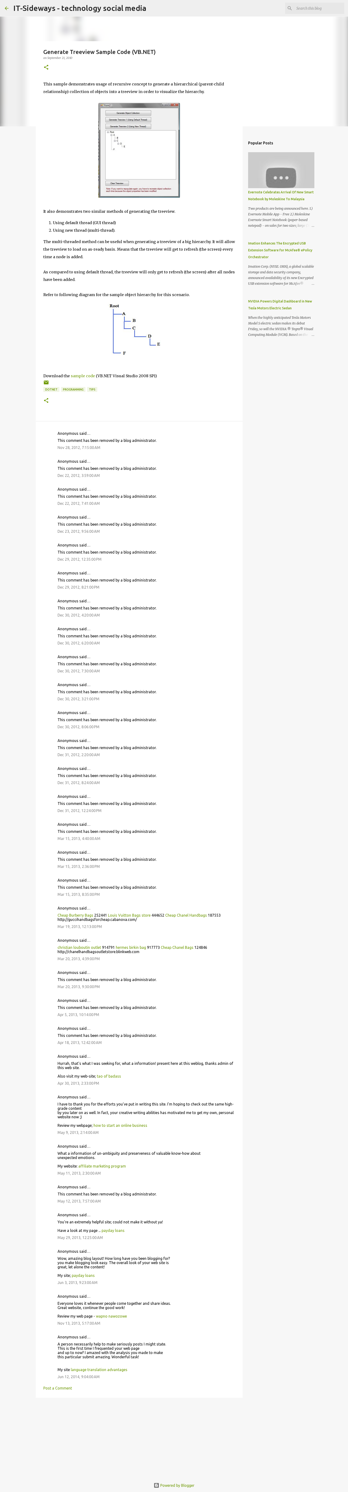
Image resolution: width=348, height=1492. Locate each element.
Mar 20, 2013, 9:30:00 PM (79, 987)
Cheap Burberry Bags (75, 915)
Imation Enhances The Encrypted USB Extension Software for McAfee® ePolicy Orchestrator (280, 250)
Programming (73, 389)
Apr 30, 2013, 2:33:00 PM (78, 1083)
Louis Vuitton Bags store (129, 915)
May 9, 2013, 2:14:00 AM (78, 1132)
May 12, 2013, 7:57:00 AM (79, 1201)
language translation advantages (99, 1370)
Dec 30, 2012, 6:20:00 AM (79, 643)
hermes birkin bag (131, 947)
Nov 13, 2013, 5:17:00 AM (79, 1323)
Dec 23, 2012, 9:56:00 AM (79, 531)
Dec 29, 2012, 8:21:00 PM (78, 587)
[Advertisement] (139, 1438)
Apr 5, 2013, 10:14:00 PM (78, 1014)
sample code (83, 375)
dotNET (51, 389)
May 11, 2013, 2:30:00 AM (79, 1173)
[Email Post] (46, 384)
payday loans (113, 1230)
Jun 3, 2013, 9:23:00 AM (78, 1282)
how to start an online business (120, 1125)
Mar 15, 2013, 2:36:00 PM (79, 866)
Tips (92, 389)
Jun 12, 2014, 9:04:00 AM (79, 1377)
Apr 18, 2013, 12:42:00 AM (80, 1042)
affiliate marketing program (102, 1166)
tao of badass (109, 1076)
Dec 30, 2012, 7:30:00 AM (79, 671)
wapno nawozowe (111, 1316)
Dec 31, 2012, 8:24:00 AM (79, 783)
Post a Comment (57, 1388)
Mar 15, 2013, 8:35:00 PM (79, 894)
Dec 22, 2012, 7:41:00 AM (79, 503)
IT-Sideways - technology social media (79, 8)
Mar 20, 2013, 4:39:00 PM (79, 959)
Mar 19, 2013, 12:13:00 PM (80, 926)
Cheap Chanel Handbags (186, 915)
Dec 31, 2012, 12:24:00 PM (80, 810)
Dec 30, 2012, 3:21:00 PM (78, 699)
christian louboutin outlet (79, 947)
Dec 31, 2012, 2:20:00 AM (79, 755)
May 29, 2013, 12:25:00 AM (80, 1237)
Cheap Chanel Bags (177, 947)
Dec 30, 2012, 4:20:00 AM (79, 615)
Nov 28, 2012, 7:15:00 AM (79, 447)
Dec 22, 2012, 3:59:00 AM (79, 475)
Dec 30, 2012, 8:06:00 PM (78, 727)
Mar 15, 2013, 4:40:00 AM (79, 838)
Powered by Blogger (176, 1485)
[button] (46, 67)
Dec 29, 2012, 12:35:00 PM (80, 559)
